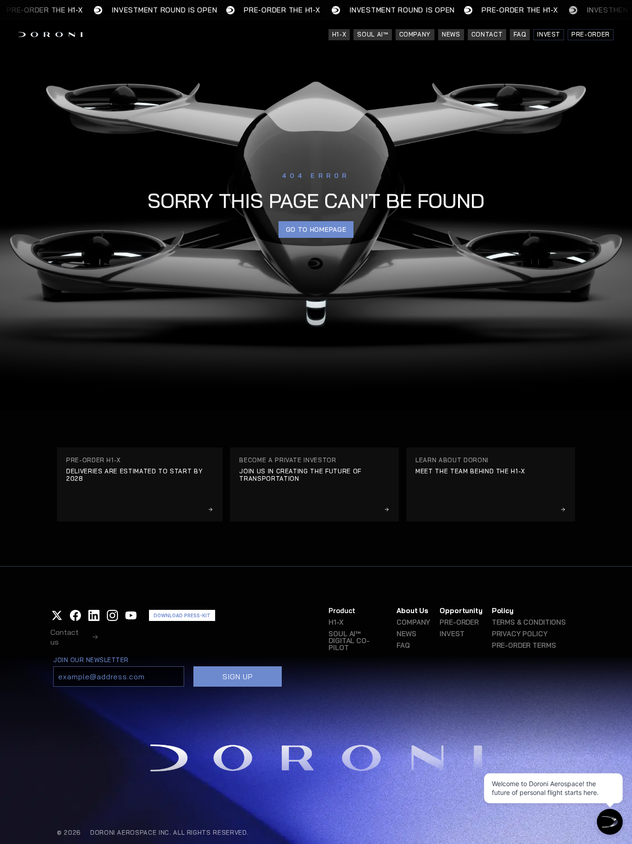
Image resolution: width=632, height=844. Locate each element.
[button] (56, 615)
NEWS (406, 633)
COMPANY (413, 622)
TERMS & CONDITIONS (529, 622)
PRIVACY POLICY (520, 633)
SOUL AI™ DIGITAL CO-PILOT (348, 640)
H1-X (335, 622)
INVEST (452, 633)
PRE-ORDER (459, 622)
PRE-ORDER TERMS (524, 645)
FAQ (403, 645)
